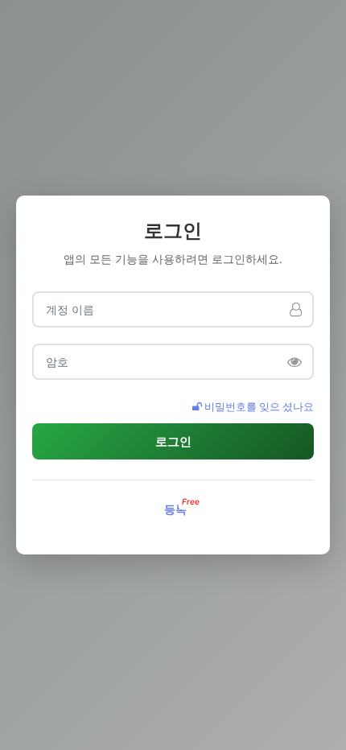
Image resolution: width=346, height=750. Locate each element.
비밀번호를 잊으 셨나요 (258, 406)
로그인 (173, 441)
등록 (175, 509)
